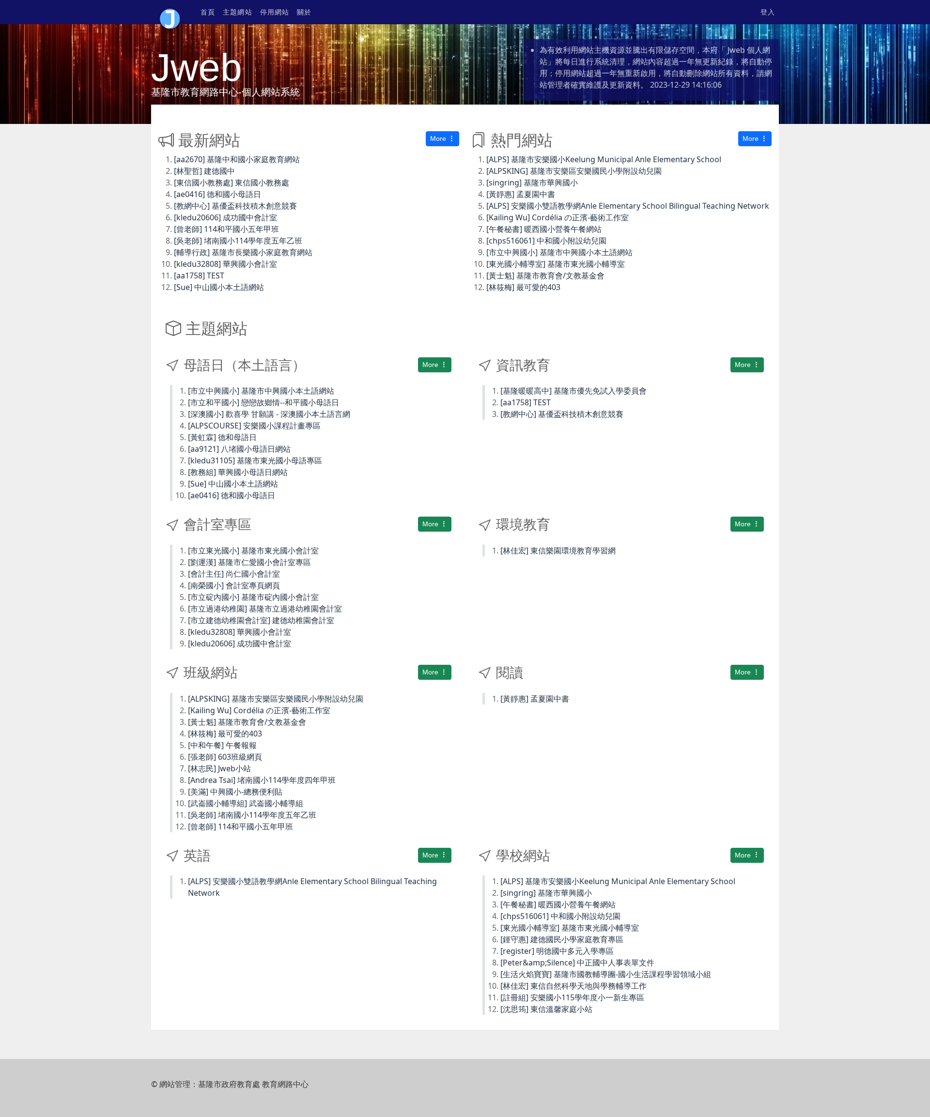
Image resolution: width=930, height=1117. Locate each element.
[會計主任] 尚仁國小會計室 (234, 573)
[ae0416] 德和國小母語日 (217, 194)
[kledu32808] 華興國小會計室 (225, 264)
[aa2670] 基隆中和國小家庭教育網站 (237, 159)
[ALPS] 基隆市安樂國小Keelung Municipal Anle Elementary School (603, 159)
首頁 (208, 12)
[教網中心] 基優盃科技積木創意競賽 (235, 205)
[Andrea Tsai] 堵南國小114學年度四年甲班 (262, 780)
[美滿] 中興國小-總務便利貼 (235, 791)
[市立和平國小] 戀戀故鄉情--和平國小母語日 (263, 402)
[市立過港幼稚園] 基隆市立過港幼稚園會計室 (265, 608)
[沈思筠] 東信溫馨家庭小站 (546, 1009)
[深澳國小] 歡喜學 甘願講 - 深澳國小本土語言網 (269, 414)
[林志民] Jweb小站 (219, 768)
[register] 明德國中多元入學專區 (557, 951)
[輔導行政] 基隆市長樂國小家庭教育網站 (243, 252)
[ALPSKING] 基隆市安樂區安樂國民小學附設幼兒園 (574, 171)
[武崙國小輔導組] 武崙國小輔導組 (245, 803)
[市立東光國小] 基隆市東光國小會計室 (253, 550)
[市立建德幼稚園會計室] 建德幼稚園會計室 (261, 620)
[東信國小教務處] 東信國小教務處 (231, 182)
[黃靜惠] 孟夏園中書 (520, 194)
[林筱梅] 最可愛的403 (523, 287)
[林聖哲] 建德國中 (204, 171)
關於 (304, 12)
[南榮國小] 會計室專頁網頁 (234, 585)
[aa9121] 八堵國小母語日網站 (239, 449)
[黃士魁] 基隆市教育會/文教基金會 (545, 275)
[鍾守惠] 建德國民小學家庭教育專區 (561, 939)
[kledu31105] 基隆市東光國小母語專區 (255, 460)
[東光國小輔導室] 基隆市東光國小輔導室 (555, 264)
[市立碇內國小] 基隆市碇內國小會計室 (253, 597)
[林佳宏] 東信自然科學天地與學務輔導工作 (573, 985)
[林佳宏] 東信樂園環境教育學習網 (558, 550)
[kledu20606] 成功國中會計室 (225, 217)
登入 (767, 12)
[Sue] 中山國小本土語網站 (219, 287)
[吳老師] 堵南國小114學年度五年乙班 (238, 240)
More (439, 138)
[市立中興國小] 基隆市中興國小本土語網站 (559, 252)
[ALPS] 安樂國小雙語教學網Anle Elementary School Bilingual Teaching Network (627, 205)
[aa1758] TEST (199, 275)
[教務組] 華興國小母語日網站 (238, 472)
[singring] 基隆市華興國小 (532, 182)
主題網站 (237, 12)
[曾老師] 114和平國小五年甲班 (226, 229)
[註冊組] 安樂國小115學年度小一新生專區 (572, 997)
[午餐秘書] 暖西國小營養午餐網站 (544, 229)
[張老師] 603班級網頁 (225, 756)
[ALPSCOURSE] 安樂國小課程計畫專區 (254, 425)
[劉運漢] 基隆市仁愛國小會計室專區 (249, 562)
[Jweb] (170, 12)
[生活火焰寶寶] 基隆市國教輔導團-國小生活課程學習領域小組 (605, 974)
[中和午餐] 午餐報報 (222, 745)
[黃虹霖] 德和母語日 (222, 437)
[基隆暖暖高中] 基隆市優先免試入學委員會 (573, 390)
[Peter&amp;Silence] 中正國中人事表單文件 (577, 962)
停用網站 (274, 12)
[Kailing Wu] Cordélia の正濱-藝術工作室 (557, 217)
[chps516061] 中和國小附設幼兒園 (546, 240)
